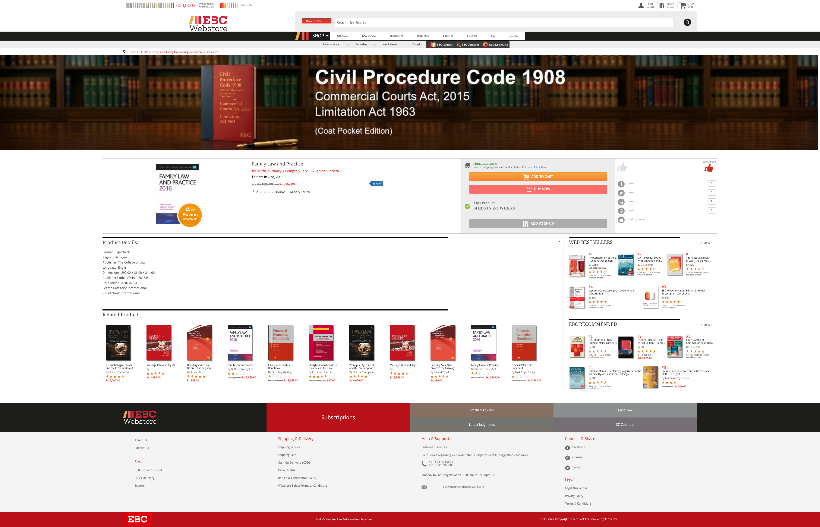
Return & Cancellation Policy (297, 478)
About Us (141, 440)
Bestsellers (361, 44)
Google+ (578, 457)
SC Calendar (625, 425)
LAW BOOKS (369, 35)
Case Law (625, 410)
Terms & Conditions (578, 503)
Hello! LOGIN (650, 5)
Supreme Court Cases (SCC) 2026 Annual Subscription (611, 292)
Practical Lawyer (481, 410)
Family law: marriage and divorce (185, 52)
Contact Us (142, 447)
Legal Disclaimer (576, 488)
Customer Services (434, 447)
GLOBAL (513, 35)
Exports (140, 485)
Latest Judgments (482, 425)
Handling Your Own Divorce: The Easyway (199, 367)
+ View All (707, 242)
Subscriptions (338, 417)
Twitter (577, 467)
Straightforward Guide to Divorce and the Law (323, 367)
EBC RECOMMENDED (593, 324)
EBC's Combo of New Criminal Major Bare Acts (602, 341)
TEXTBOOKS (396, 35)
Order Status (286, 470)
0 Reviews (278, 191)
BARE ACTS (423, 35)
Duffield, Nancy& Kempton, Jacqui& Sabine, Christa (298, 171)
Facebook (578, 447)
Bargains (417, 44)
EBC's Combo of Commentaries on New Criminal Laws (699, 341)
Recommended (331, 44)
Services (142, 461)
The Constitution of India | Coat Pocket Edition (602, 259)
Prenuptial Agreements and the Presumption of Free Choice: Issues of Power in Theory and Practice (119, 367)
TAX (493, 35)
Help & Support (435, 438)
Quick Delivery (144, 478)
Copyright (562, 519)
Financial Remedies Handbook (279, 367)
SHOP (320, 35)
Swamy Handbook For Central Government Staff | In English (686, 373)
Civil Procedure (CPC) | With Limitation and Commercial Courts (650, 259)
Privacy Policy (574, 496)
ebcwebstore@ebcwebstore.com (463, 486)
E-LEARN (472, 35)
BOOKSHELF (670, 5)
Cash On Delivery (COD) (294, 462)
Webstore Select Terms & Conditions (302, 485)
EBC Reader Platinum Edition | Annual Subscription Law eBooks (683, 292)
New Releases (390, 44)
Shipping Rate (287, 455)
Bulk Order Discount (148, 470)
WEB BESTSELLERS (590, 242)
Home (133, 52)
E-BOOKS (448, 35)
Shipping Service (289, 447)
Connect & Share (580, 438)
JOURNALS (342, 35)
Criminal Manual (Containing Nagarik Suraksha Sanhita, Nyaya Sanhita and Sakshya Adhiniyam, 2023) (615, 373)
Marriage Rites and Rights (160, 365)
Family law (157, 52)
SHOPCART (690, 5)
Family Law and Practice (241, 365)
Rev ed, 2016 (213, 52)
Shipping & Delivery (295, 438)
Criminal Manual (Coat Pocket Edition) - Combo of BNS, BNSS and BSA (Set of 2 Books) (651, 341)
